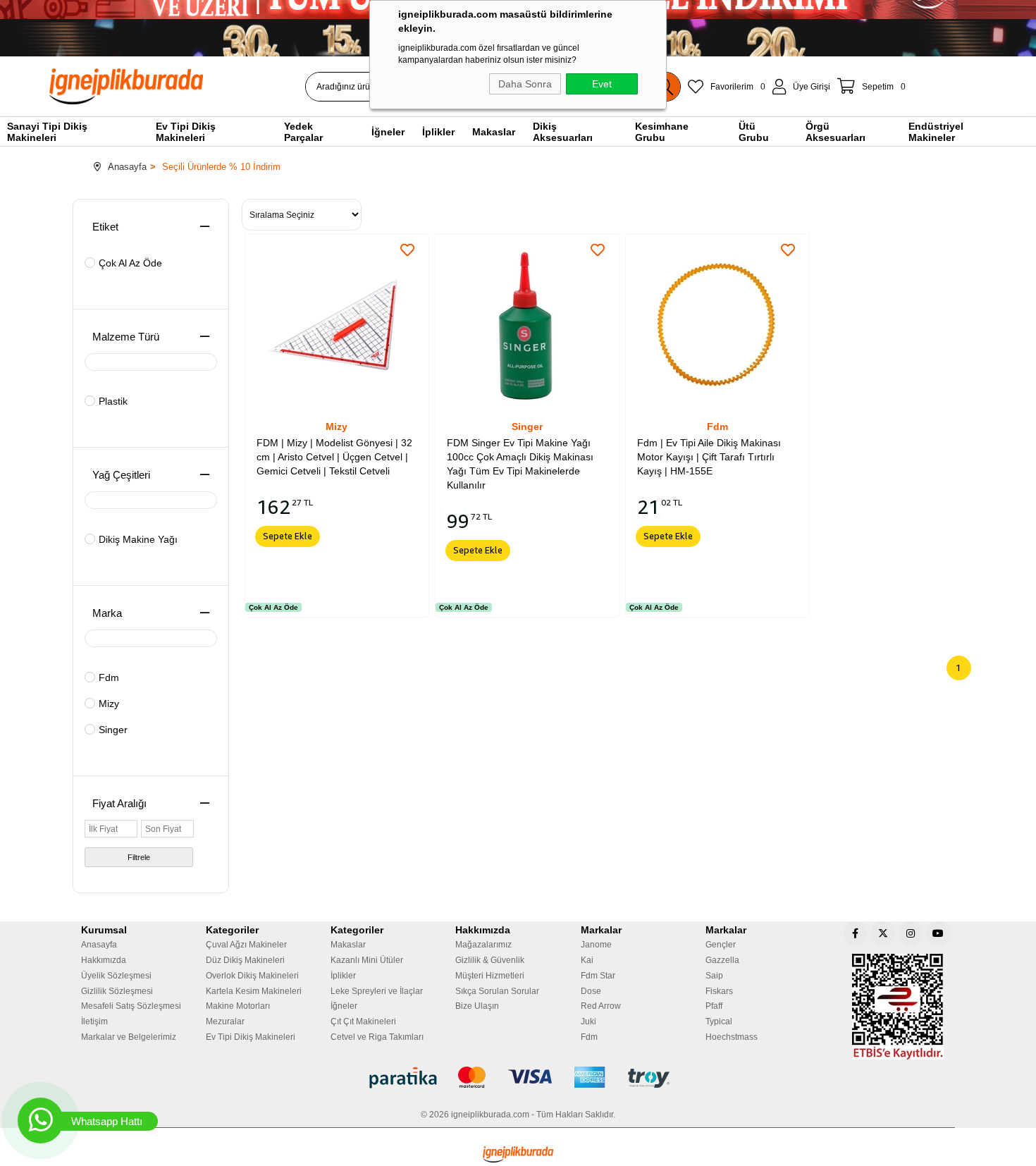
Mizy (109, 703)
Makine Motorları (238, 1006)
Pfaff (713, 1006)
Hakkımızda (103, 960)
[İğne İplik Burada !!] (518, 1154)
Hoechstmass (731, 1037)
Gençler (720, 945)
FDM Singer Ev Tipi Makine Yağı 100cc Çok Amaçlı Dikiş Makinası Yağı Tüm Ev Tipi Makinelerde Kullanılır (520, 464)
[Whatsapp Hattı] (40, 1120)
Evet (602, 84)
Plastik (113, 401)
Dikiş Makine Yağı (138, 539)
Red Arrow (601, 1006)
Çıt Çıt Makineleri (363, 1021)
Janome (596, 945)
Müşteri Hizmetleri (489, 976)
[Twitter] (883, 933)
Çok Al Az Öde (130, 263)
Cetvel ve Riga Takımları (377, 1037)
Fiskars (719, 991)
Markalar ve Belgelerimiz (128, 1037)
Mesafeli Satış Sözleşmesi (131, 1006)
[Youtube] (938, 933)
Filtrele (139, 857)
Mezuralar (225, 1021)
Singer (113, 729)
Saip (714, 976)
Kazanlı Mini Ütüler (367, 960)
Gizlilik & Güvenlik (489, 960)
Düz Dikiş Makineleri (245, 960)
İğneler (344, 1006)
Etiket (105, 227)
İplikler (343, 976)
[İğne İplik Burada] (207, 86)
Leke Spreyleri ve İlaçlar (377, 991)
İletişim (94, 1021)
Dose (591, 991)
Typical (718, 1021)
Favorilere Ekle (407, 250)
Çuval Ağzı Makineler (246, 945)
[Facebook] (856, 933)
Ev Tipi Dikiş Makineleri (250, 1037)
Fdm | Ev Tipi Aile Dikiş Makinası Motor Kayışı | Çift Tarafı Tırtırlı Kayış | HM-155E (709, 457)
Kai (587, 960)
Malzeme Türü (125, 337)
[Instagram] (911, 933)
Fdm (109, 677)
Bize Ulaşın (477, 1006)
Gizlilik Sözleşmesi (117, 991)
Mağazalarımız (483, 945)
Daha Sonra (525, 84)
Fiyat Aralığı (119, 803)
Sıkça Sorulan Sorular (497, 991)
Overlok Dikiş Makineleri (252, 976)
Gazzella (722, 960)
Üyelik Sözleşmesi (116, 976)
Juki (588, 1021)
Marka (107, 613)
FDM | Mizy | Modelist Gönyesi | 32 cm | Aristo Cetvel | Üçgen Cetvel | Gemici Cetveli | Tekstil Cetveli (334, 457)
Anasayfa (99, 945)
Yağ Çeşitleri (121, 475)
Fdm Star (598, 976)
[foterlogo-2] (518, 1078)
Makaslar (348, 945)
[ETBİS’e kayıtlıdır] (898, 1007)
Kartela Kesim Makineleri (254, 991)
